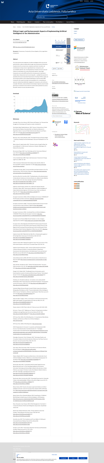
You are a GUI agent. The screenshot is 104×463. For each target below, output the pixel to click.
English (75, 31)
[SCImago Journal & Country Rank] (82, 91)
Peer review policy (48, 22)
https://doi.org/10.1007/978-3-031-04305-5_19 (23, 181)
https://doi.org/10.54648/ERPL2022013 (21, 302)
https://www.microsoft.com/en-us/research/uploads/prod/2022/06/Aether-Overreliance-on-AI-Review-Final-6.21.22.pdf (30, 351)
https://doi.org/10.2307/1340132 (20, 313)
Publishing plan (21, 22)
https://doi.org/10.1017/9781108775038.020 (23, 373)
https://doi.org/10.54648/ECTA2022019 (22, 237)
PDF (55, 68)
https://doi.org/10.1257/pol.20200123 (21, 342)
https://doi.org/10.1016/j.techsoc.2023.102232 (32, 274)
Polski (75, 33)
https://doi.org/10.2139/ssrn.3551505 (29, 191)
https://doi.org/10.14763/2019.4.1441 (21, 422)
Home (14, 27)
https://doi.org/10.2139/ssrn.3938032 (23, 382)
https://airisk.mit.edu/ (17, 320)
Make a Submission (79, 39)
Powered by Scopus (82, 102)
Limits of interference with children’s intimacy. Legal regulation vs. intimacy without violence (82, 165)
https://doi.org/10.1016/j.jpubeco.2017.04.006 (38, 266)
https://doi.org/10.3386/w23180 (37, 283)
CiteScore (83, 98)
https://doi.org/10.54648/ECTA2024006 (29, 359)
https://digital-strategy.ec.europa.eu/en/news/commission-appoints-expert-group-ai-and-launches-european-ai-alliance (29, 207)
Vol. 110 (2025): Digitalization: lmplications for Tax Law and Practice (36, 27)
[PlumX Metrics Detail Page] (55, 144)
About (29, 22)
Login (91, 1)
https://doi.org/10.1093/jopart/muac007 (29, 132)
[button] (19, 454)
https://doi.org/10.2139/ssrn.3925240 (21, 431)
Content (37, 22)
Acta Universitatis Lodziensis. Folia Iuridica (52, 11)
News (12, 22)
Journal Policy (70, 22)
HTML (60, 68)
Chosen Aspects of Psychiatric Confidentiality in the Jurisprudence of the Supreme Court (82, 158)
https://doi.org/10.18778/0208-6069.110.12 (25, 47)
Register (86, 1)
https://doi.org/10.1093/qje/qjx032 (20, 285)
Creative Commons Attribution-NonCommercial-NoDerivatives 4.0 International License (60, 99)
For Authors (59, 22)
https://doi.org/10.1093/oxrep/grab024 (21, 414)
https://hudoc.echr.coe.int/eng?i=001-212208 (35, 220)
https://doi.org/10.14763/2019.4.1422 (21, 424)
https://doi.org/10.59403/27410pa (35, 252)
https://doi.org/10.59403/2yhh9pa (24, 293)
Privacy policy (54, 454)
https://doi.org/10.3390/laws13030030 (28, 152)
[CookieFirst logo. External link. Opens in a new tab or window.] (17, 456)
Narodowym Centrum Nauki (61, 134)
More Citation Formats (57, 116)
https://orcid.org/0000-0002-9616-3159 (19, 42)
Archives (19, 27)
